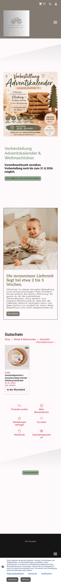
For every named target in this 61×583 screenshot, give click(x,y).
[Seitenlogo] (16, 23)
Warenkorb (19, 434)
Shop (7, 339)
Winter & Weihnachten (25, 339)
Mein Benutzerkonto (41, 410)
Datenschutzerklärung (15, 573)
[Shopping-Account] (56, 4)
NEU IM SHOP (13, 314)
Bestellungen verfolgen (19, 423)
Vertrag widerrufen (30, 473)
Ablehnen (25, 580)
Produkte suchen (19, 409)
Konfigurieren (46, 573)
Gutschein (45, 339)
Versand (12, 385)
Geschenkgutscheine (41, 436)
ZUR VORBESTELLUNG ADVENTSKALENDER (23, 179)
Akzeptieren (12, 580)
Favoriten (41, 422)
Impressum (32, 573)
